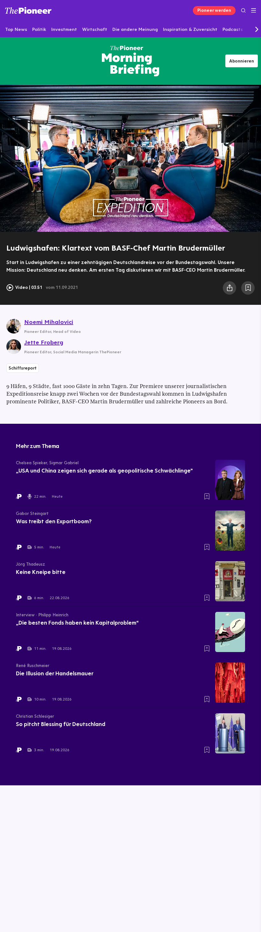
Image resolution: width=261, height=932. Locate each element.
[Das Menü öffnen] (253, 10)
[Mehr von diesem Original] (130, 61)
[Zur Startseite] (28, 10)
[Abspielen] (130, 158)
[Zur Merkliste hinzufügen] (248, 288)
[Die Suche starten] (243, 10)
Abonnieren (241, 61)
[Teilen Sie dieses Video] (229, 288)
